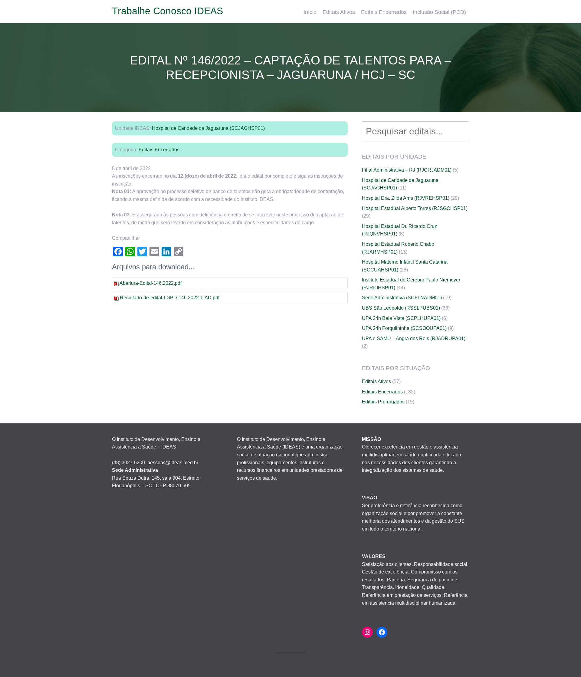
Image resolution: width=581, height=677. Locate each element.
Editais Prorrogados (383, 401)
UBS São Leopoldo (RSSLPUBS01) (401, 308)
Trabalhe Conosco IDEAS (167, 10)
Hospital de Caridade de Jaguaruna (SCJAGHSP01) (208, 128)
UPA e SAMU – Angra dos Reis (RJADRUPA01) (413, 338)
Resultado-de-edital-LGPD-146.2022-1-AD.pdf (169, 297)
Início (310, 12)
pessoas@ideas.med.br (172, 462)
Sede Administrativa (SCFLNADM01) (402, 297)
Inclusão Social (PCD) (439, 12)
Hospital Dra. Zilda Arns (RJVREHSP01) (405, 198)
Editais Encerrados (384, 12)
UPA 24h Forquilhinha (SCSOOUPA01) (404, 328)
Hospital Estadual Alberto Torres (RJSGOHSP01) (415, 208)
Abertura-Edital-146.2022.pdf (151, 283)
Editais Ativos (339, 12)
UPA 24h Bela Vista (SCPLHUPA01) (401, 318)
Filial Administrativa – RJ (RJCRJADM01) (406, 170)
